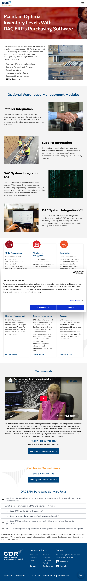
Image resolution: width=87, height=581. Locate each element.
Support (46, 558)
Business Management (42, 316)
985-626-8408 (67, 558)
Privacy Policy (34, 575)
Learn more (11, 354)
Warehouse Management (38, 254)
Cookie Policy (49, 575)
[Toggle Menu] (82, 3)
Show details (75, 301)
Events (32, 561)
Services (63, 316)
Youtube (63, 566)
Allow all (71, 308)
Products (46, 555)
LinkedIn (64, 562)
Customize (41, 308)
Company (34, 555)
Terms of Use (63, 575)
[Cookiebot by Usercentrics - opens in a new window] (74, 272)
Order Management (13, 253)
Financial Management (15, 316)
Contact (33, 566)
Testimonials (48, 566)
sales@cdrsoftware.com (71, 555)
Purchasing (65, 253)
